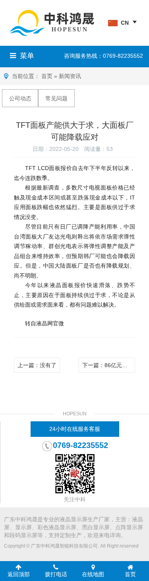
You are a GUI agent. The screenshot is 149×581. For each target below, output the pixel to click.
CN (125, 23)
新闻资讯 (70, 76)
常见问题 (56, 98)
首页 (46, 76)
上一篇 (36, 365)
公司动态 (20, 98)
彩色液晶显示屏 (56, 527)
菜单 (27, 56)
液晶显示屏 (73, 519)
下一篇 (108, 365)
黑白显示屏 (96, 527)
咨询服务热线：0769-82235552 (103, 56)
